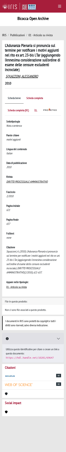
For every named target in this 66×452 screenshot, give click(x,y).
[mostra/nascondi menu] (59, 6)
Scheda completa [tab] (34, 98)
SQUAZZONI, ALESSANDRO (22, 76)
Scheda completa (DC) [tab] (18, 110)
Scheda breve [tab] (14, 98)
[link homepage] (11, 6)
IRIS (4, 35)
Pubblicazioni (17, 35)
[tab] (36, 111)
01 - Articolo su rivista (41, 35)
